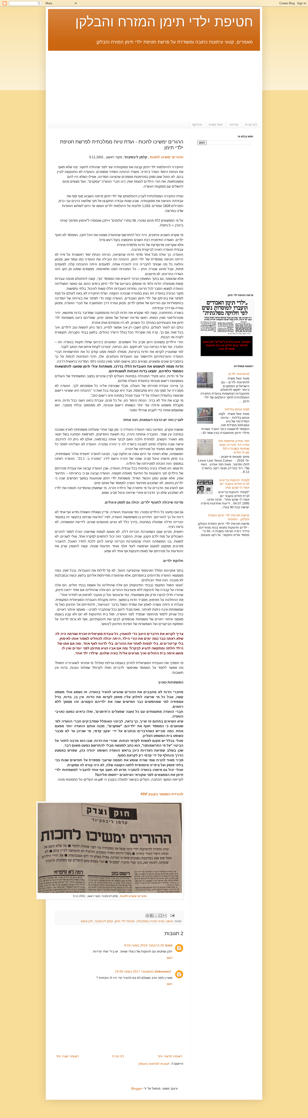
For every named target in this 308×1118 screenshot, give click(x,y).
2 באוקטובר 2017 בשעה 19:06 (143, 971)
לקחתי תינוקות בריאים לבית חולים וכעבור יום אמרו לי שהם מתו (234, 484)
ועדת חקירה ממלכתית (150, 921)
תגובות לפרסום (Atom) (154, 1063)
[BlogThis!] (160, 915)
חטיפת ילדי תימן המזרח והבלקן (164, 21)
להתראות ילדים (238, 374)
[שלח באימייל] (164, 915)
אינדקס (197, 124)
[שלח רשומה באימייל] (173, 915)
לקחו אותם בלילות (237, 409)
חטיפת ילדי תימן (125, 921)
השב (169, 957)
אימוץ (169, 921)
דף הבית (251, 124)
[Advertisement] (154, 82)
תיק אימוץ (87, 921)
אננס (168, 945)
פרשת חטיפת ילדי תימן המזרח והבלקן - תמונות (228, 517)
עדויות (234, 124)
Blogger (136, 1088)
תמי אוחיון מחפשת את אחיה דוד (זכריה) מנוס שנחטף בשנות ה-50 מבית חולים (233, 446)
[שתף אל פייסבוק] (151, 915)
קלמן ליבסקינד (104, 921)
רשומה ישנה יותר (67, 1056)
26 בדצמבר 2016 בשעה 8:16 (144, 945)
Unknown (162, 971)
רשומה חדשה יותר (170, 1056)
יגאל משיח (216, 124)
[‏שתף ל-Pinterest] (147, 915)
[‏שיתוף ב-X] (156, 915)
